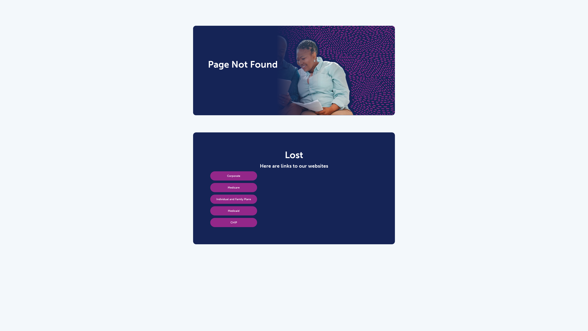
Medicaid (233, 211)
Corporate (233, 176)
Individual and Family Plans (233, 199)
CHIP (233, 222)
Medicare (234, 187)
